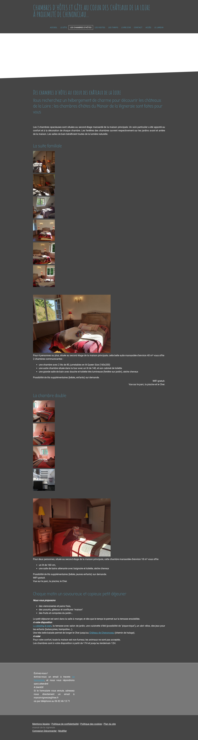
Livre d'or (126, 27)
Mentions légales (41, 724)
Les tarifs (113, 27)
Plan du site (110, 724)
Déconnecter (50, 731)
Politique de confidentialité (65, 724)
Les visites (100, 27)
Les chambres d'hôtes (80, 27)
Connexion (38, 731)
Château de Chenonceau (101, 632)
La (38, 625)
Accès (148, 27)
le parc (48, 625)
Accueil (53, 27)
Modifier (62, 731)
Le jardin (158, 27)
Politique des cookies (91, 724)
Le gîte (63, 27)
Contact (138, 27)
